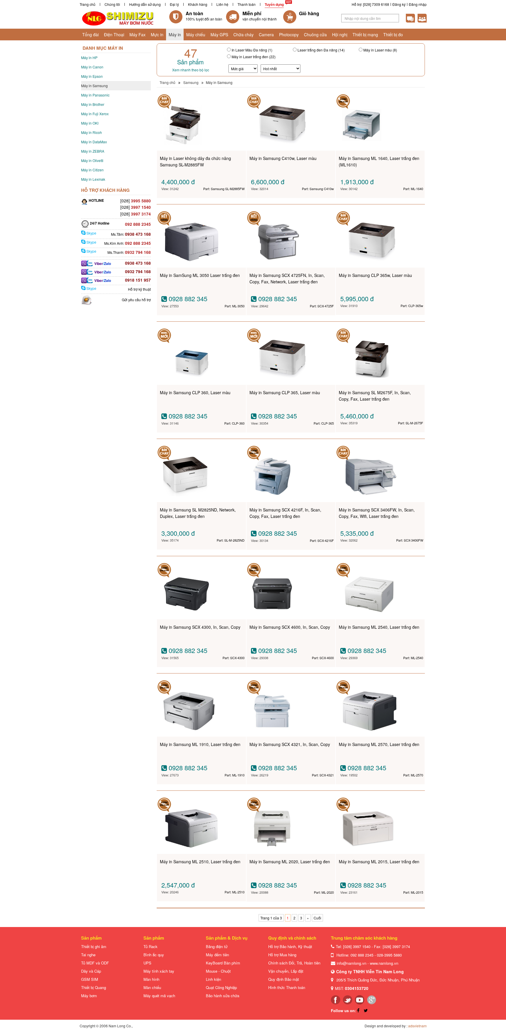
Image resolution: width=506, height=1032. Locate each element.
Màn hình (151, 979)
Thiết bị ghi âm (93, 946)
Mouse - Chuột (218, 971)
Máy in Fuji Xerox (95, 113)
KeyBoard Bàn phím (223, 963)
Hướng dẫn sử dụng (145, 4)
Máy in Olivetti (92, 160)
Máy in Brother (92, 104)
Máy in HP (89, 57)
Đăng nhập (418, 4)
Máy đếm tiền (217, 954)
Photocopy (289, 34)
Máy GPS (219, 34)
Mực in (157, 34)
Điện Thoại (114, 34)
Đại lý (174, 4)
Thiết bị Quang (93, 987)
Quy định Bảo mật (283, 979)
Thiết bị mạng (365, 34)
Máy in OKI (89, 122)
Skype (91, 232)
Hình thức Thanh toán (286, 987)
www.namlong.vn (384, 963)
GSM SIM (89, 979)
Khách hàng (197, 4)
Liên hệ (222, 4)
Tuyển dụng (274, 4)
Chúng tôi (112, 4)
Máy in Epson (92, 76)
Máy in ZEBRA (92, 151)
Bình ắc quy (153, 954)
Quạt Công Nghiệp (221, 987)
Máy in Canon (92, 66)
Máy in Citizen (92, 169)
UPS (147, 963)
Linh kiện (213, 979)
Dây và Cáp (91, 971)
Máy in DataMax (94, 141)
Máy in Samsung (94, 85)
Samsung (191, 82)
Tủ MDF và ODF (95, 963)
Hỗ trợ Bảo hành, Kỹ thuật (290, 946)
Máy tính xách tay (158, 971)
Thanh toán (246, 4)
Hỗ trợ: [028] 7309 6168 (370, 4)
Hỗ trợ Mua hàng (282, 954)
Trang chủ (87, 4)
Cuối (317, 917)
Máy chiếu (195, 34)
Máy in (175, 34)
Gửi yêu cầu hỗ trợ (136, 299)
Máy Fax (137, 34)
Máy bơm (89, 995)
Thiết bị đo (393, 34)
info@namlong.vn (351, 963)
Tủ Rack (150, 946)
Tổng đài (90, 34)
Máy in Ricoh (91, 132)
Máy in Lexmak (93, 179)
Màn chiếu (152, 987)
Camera (266, 34)
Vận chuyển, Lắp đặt (285, 971)
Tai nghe (88, 954)
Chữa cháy (243, 34)
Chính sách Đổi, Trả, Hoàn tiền (294, 963)
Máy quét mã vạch (159, 995)
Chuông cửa (315, 34)
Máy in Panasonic (95, 94)
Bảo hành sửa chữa (222, 995)
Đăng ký (399, 4)
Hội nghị (339, 34)
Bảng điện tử (217, 946)
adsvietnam (417, 1025)
